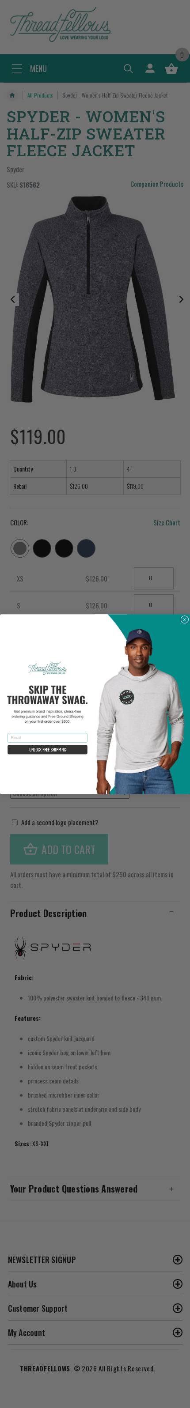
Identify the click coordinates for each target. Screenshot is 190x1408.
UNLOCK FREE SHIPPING (47, 749)
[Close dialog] (184, 619)
